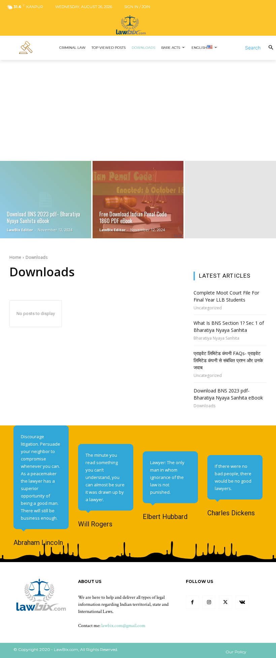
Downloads (204, 406)
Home (15, 257)
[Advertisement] (138, 110)
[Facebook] (192, 602)
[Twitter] (225, 602)
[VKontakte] (242, 602)
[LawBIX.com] (138, 25)
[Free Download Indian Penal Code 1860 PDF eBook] (138, 199)
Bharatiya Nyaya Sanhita (216, 338)
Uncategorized (208, 308)
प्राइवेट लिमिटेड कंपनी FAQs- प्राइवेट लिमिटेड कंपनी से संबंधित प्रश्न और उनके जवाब (228, 360)
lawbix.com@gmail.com (123, 626)
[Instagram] (208, 602)
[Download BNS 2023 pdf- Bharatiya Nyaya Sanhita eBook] (45, 199)
